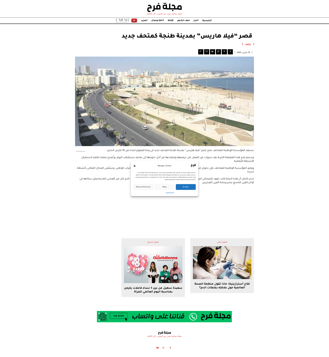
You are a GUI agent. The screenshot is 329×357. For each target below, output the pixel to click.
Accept (186, 187)
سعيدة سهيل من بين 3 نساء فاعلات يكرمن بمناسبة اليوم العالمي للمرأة (153, 290)
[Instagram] (163, 348)
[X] (224, 51)
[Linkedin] (212, 51)
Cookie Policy (170, 193)
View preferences (143, 187)
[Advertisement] (164, 206)
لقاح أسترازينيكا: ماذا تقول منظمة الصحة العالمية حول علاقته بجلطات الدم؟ (222, 286)
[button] (134, 166)
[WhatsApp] (218, 51)
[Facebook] (230, 51)
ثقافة (248, 44)
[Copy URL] (200, 51)
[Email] (206, 51)
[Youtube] (157, 348)
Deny (164, 187)
